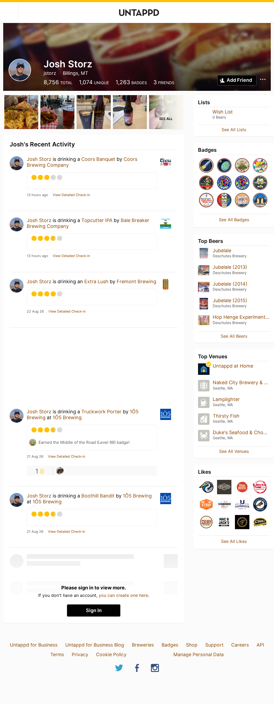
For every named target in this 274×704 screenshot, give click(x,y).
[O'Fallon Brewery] (260, 522)
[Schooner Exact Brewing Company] (224, 505)
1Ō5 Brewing (67, 417)
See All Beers (234, 336)
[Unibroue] (242, 505)
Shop (191, 645)
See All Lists (234, 129)
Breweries (143, 645)
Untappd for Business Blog (94, 645)
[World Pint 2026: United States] (242, 183)
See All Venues (234, 451)
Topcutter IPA (96, 220)
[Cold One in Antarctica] (260, 200)
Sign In (94, 610)
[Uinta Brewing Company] (260, 487)
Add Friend (239, 80)
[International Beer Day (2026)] (224, 165)
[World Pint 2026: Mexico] (224, 183)
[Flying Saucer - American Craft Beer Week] (224, 200)
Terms (57, 654)
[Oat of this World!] (206, 165)
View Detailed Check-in (71, 195)
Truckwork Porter (101, 411)
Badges (170, 645)
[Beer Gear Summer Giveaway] (242, 200)
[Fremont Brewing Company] (206, 487)
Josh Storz (39, 159)
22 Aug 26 (35, 311)
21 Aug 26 (35, 456)
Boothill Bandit (98, 496)
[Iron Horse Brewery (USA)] (242, 487)
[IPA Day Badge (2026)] (242, 165)
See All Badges (234, 219)
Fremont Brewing (136, 281)
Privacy (80, 654)
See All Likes (234, 541)
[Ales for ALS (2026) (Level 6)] (260, 183)
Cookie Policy (111, 654)
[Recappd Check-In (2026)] (260, 165)
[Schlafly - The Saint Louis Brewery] (206, 522)
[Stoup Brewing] (206, 505)
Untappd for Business (34, 645)
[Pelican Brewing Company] (260, 505)
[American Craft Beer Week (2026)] (206, 200)
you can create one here (123, 595)
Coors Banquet (98, 159)
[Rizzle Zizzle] (60, 470)
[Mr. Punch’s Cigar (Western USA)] (206, 183)
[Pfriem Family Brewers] (242, 522)
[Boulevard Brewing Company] (224, 487)
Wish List (222, 112)
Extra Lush (96, 281)
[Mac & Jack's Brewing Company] (224, 522)
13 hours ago (37, 195)
